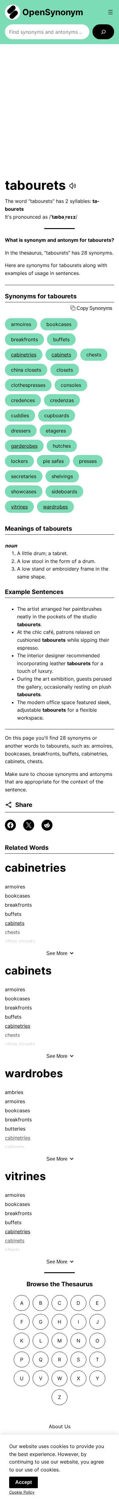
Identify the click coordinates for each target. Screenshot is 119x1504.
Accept (23, 1482)
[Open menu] (110, 12)
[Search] (103, 31)
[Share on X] (28, 825)
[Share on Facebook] (10, 825)
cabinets (61, 355)
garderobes (24, 446)
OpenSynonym (52, 12)
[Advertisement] (59, 110)
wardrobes (55, 507)
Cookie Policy (21, 1492)
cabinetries (23, 355)
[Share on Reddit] (46, 825)
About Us (59, 1426)
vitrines (19, 507)
